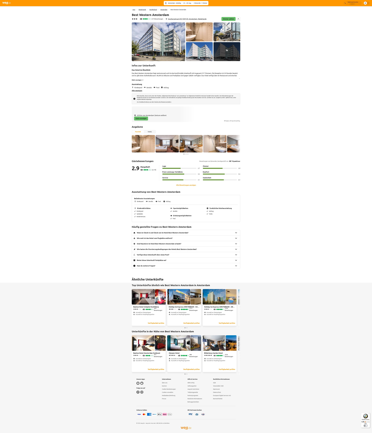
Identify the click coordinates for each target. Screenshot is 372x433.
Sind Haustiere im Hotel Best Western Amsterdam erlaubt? (159, 244)
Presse (164, 398)
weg (134, 9)
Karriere (164, 386)
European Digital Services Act (222, 395)
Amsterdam (171, 3)
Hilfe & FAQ (191, 383)
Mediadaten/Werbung (168, 395)
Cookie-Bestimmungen (169, 389)
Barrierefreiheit (217, 398)
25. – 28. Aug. (187, 3)
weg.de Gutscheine (193, 389)
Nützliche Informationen (195, 398)
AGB (214, 383)
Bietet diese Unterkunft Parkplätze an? (151, 260)
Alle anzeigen (137, 91)
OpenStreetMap (235, 120)
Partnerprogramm (193, 395)
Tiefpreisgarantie (193, 392)
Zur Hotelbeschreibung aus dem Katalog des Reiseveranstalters (154, 102)
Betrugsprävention (193, 402)
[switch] (366, 425)
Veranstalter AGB (218, 386)
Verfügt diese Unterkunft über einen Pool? (153, 255)
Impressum (216, 389)
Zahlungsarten (192, 386)
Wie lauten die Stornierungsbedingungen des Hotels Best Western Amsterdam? (167, 249)
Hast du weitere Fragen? (146, 266)
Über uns (164, 383)
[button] (158, 41)
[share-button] (238, 19)
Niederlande (142, 9)
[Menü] (369, 414)
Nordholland (153, 9)
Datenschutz (217, 392)
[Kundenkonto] (366, 3)
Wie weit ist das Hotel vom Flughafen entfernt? (155, 238)
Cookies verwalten (167, 392)
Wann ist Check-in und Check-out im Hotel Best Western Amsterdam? (162, 233)
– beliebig (178, 3)
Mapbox (227, 120)
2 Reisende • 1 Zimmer (200, 3)
